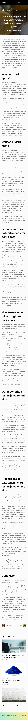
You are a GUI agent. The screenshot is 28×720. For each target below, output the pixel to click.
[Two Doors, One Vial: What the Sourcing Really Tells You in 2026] (14, 646)
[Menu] (25, 2)
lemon (3, 617)
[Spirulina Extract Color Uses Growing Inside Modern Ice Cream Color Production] (14, 670)
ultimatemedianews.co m (10, 715)
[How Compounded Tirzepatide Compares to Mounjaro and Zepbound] (14, 695)
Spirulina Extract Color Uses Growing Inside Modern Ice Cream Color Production (12, 680)
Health (24, 10)
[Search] (22, 2)
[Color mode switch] (19, 2)
